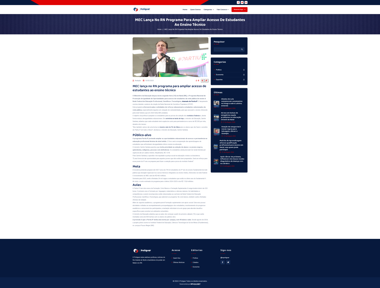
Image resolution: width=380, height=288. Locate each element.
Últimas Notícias (179, 262)
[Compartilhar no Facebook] (199, 80)
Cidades (195, 262)
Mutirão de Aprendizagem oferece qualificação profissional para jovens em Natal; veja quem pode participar (231, 145)
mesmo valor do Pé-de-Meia (170, 127)
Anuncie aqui (238, 9)
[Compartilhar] (202, 80)
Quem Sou (176, 258)
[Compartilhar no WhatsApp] (197, 80)
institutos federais (193, 116)
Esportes (230, 80)
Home (185, 9)
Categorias (208, 9)
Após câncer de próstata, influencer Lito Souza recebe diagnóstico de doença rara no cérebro (232, 160)
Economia (230, 75)
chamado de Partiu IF (190, 101)
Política (230, 70)
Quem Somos (195, 9)
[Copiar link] (206, 80)
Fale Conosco (222, 9)
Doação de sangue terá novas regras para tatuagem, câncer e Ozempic (231, 130)
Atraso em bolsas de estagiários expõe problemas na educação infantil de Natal (231, 116)
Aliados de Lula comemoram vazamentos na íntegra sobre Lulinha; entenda (231, 102)
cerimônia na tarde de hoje (175, 118)
